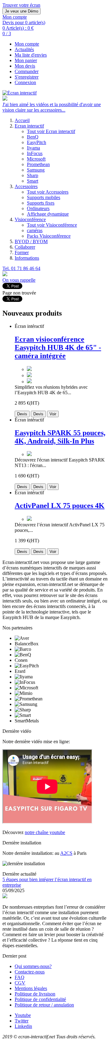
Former (22, 252)
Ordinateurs (38, 208)
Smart (32, 181)
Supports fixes (40, 203)
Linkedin (23, 1026)
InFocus (34, 153)
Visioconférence (30, 219)
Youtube (23, 1015)
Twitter (21, 1020)
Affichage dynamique (48, 214)
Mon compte (27, 43)
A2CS (66, 853)
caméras (34, 230)
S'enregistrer (26, 77)
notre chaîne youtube (45, 832)
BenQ (32, 136)
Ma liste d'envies (31, 54)
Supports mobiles (43, 197)
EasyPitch (36, 142)
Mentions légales (31, 988)
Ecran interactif (29, 125)
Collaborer (25, 247)
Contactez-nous (30, 971)
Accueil (22, 120)
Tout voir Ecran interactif (51, 131)
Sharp (32, 175)
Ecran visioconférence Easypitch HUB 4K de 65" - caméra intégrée (58, 347)
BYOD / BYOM (31, 241)
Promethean (38, 164)
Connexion (25, 82)
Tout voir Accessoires (47, 192)
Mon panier (26, 60)
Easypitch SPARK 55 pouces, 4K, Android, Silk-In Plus (60, 437)
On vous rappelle (18, 280)
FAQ (19, 977)
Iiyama (33, 147)
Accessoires (26, 186)
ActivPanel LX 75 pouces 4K (60, 506)
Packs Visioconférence (49, 236)
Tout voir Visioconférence (52, 225)
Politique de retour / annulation (44, 1004)
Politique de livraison (35, 993)
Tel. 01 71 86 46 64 (21, 268)
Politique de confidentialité (40, 999)
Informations (27, 258)
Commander (26, 71)
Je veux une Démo (21, 11)
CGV (20, 982)
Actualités (24, 49)
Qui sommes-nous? (33, 966)
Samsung (36, 169)
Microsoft (36, 158)
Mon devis (25, 66)
